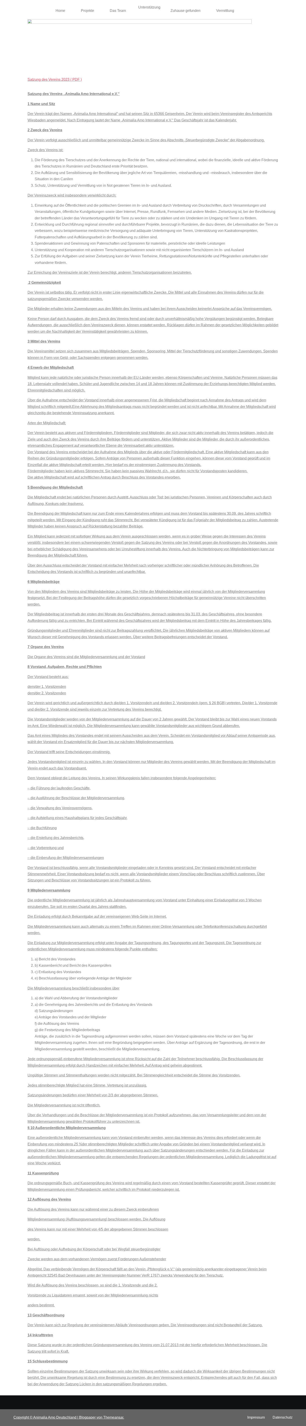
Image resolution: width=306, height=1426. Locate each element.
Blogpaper (87, 1417)
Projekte (87, 11)
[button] (61, 10)
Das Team (118, 11)
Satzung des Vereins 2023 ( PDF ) (55, 79)
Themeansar (113, 1417)
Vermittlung (225, 11)
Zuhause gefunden (185, 11)
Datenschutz (283, 1417)
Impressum (256, 1417)
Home (60, 11)
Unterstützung (149, 7)
